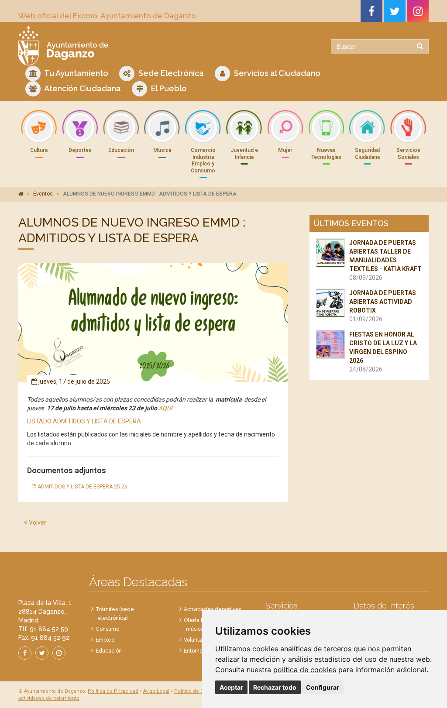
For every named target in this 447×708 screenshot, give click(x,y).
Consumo (107, 629)
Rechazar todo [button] (274, 687)
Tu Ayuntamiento (75, 73)
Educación (109, 651)
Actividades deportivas (212, 609)
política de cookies (304, 669)
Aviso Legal (156, 691)
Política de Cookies (196, 691)
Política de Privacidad (113, 691)
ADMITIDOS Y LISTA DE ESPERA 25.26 (81, 487)
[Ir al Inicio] (117, 45)
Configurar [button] (322, 687)
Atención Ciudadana (82, 88)
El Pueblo (168, 88)
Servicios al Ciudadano (276, 73)
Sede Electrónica (170, 73)
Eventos (43, 194)
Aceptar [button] (231, 687)
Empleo (105, 640)
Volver (37, 522)
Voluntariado (199, 640)
